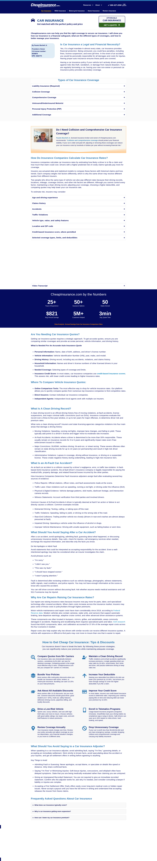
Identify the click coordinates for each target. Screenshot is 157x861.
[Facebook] (70, 847)
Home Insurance (94, 11)
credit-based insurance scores (111, 374)
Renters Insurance (109, 11)
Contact (60, 854)
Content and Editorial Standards (83, 854)
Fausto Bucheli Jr (63, 138)
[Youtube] (83, 847)
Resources (87, 5)
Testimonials (53, 854)
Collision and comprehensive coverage (82, 140)
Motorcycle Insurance (77, 11)
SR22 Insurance (60, 11)
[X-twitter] (78, 847)
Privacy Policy (68, 854)
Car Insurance (46, 11)
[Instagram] (74, 847)
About (97, 5)
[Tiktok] (87, 847)
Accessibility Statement (101, 854)
